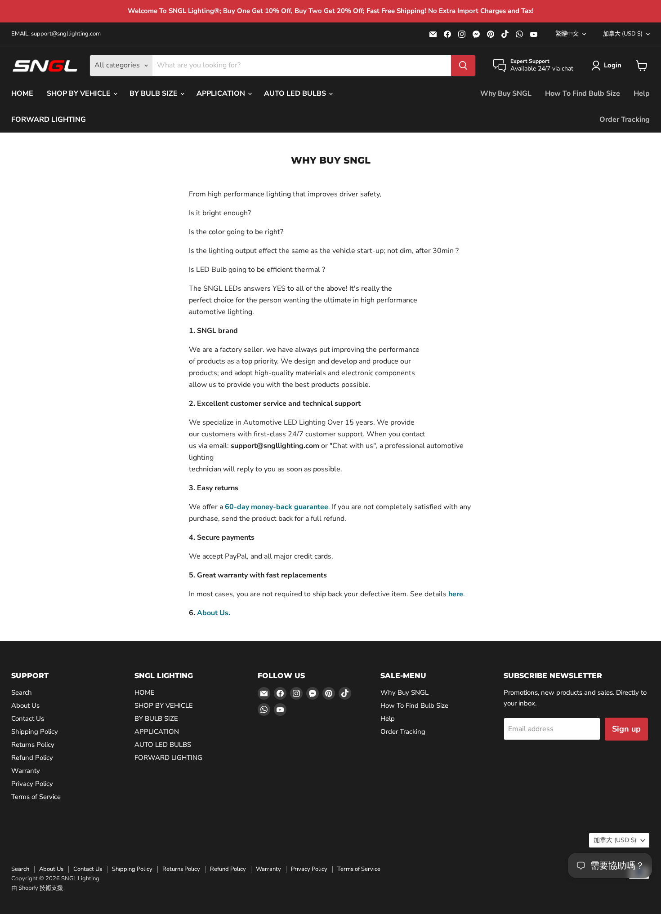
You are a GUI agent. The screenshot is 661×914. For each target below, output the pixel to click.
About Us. (213, 613)
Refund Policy (32, 757)
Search (21, 692)
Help (642, 93)
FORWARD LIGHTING (48, 119)
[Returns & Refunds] (224, 507)
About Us (25, 705)
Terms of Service (36, 796)
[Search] (463, 65)
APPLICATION (222, 93)
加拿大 (623, 34)
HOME (22, 93)
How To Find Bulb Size (582, 93)
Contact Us (27, 718)
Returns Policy (32, 744)
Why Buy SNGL (505, 93)
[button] (608, 65)
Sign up (626, 728)
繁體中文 (567, 34)
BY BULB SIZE (154, 93)
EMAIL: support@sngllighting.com (56, 34)
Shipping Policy (34, 731)
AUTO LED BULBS (296, 93)
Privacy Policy (32, 783)
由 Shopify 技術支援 (37, 888)
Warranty (25, 770)
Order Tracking (624, 119)
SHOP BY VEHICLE (79, 93)
